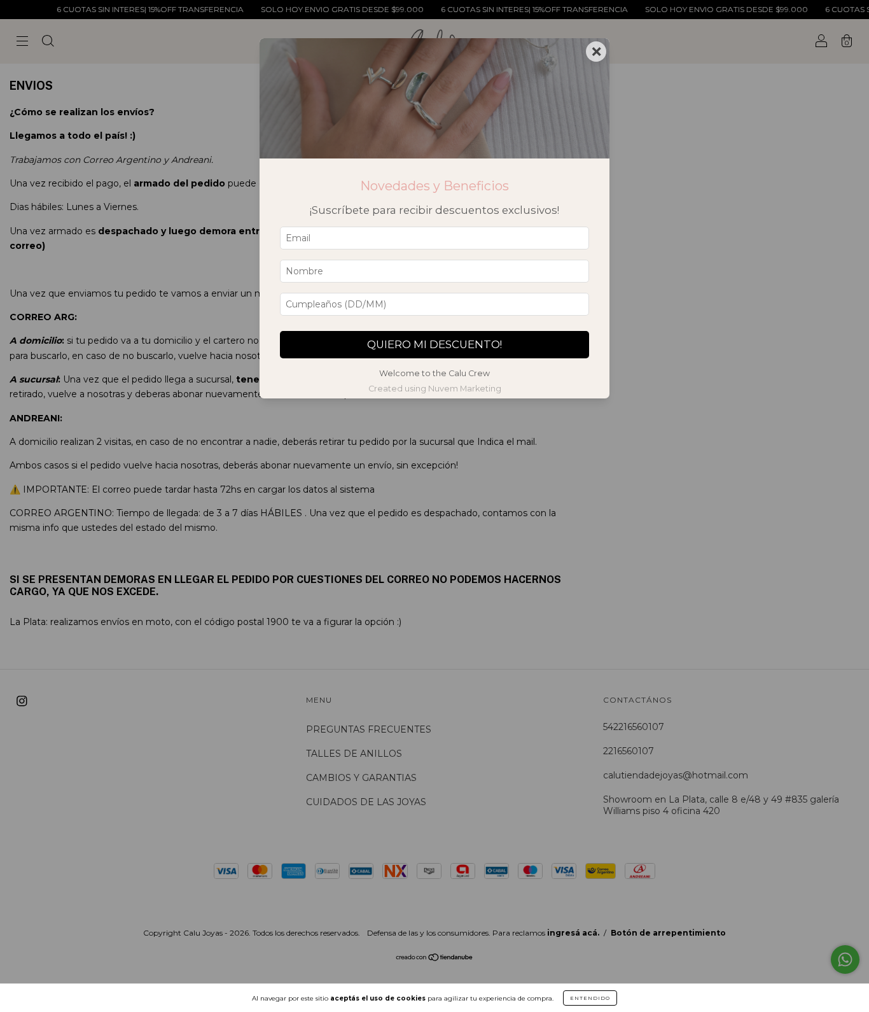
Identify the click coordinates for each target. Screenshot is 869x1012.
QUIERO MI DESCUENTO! (434, 344)
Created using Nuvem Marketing (434, 388)
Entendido (590, 998)
